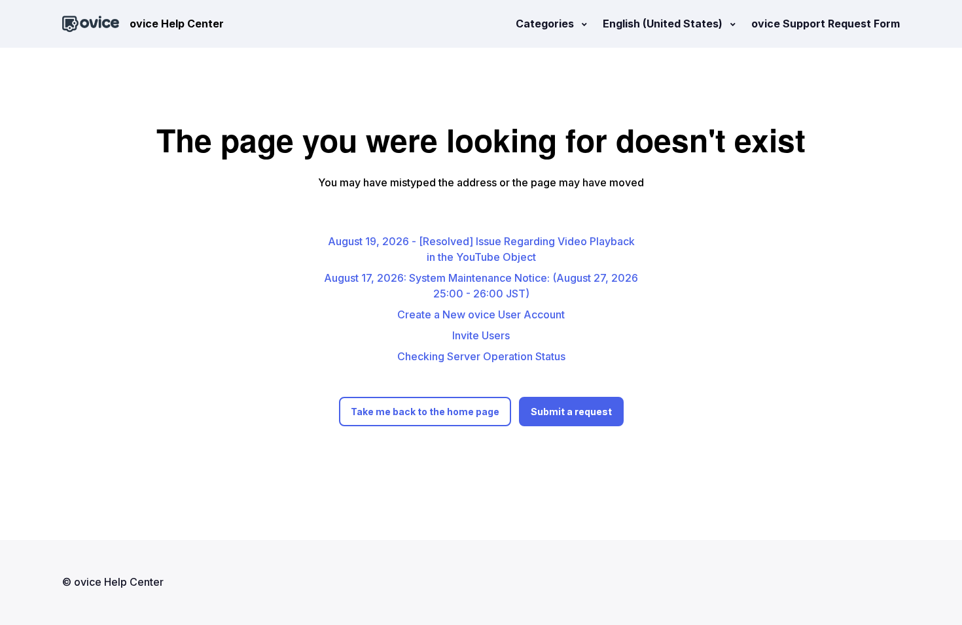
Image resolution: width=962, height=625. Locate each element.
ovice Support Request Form (825, 23)
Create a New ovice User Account (481, 314)
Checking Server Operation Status (481, 356)
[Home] (90, 24)
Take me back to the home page (425, 411)
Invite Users (481, 335)
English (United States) (664, 23)
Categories (546, 23)
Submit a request (571, 411)
